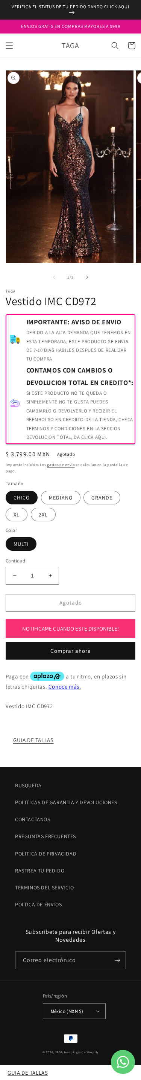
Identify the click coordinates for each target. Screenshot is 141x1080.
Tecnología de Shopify (81, 1052)
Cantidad (15, 561)
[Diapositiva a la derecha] (87, 277)
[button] (9, 45)
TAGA (59, 1052)
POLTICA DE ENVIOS (38, 904)
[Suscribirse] (117, 960)
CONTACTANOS (32, 819)
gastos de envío (61, 464)
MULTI (21, 544)
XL (17, 514)
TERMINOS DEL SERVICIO (44, 887)
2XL (43, 514)
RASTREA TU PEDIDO (39, 870)
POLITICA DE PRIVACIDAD (45, 853)
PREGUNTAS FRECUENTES (45, 836)
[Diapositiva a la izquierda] (54, 277)
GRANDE (101, 497)
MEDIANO (61, 497)
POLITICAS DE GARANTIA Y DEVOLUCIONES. (66, 802)
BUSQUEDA (28, 785)
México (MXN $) (67, 1011)
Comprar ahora (70, 650)
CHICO (22, 497)
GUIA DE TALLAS (33, 740)
